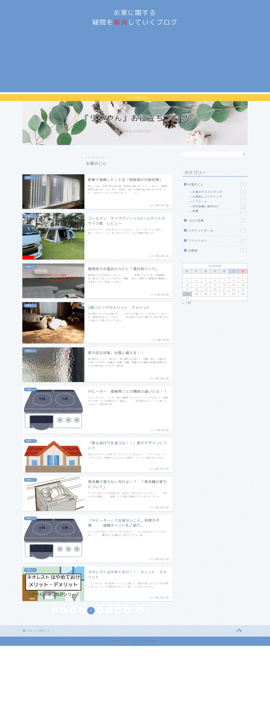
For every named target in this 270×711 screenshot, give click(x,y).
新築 (218, 211)
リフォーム (219, 201)
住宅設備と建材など (219, 206)
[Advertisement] (135, 64)
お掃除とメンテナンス (219, 196)
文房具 (216, 250)
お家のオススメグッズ (218, 192)
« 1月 (186, 303)
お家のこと (217, 184)
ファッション (216, 241)
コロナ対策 (216, 221)
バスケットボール (216, 230)
